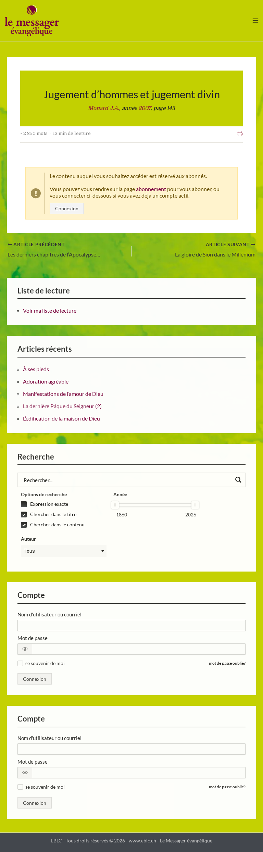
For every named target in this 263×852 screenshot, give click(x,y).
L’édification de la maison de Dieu (61, 418)
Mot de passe (32, 638)
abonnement (151, 189)
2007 (144, 108)
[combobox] (64, 551)
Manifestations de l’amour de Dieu (63, 393)
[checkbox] (63, 504)
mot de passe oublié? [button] (227, 663)
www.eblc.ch (142, 840)
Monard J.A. (103, 108)
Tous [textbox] (29, 551)
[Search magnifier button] (238, 480)
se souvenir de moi (45, 663)
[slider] (115, 505)
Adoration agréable (45, 381)
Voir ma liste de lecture (49, 310)
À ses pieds (36, 369)
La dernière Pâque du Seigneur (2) (62, 406)
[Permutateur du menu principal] (255, 20)
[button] (25, 649)
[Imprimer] (240, 133)
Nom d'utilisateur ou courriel (49, 614)
